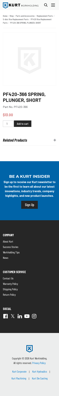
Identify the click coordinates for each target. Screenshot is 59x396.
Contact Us (8, 278)
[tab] (29, 140)
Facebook (5, 316)
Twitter (12, 316)
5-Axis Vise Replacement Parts (16, 19)
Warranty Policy (10, 283)
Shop (12, 15)
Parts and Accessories (25, 15)
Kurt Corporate (19, 371)
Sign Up (29, 205)
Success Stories (10, 247)
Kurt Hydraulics (39, 371)
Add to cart (22, 123)
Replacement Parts (45, 15)
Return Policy (9, 294)
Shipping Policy (10, 289)
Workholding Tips (11, 252)
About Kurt (8, 241)
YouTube (27, 316)
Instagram (34, 316)
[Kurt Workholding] (20, 5)
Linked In (19, 316)
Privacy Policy (39, 363)
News (5, 257)
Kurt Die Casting (40, 378)
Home (5, 15)
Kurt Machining (18, 378)
